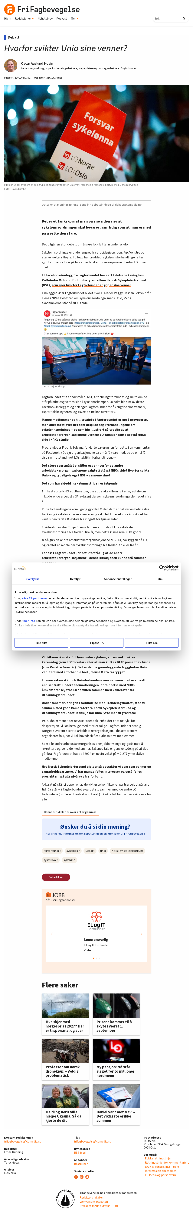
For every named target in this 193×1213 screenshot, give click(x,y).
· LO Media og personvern (160, 1175)
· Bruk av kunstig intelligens (161, 1167)
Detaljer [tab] (75, 579)
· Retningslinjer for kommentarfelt (166, 1163)
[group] (96, 934)
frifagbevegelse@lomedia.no (22, 1142)
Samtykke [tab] (32, 579)
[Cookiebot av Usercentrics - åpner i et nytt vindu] (162, 568)
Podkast (61, 19)
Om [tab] (160, 579)
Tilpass (94, 642)
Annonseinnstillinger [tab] (118, 579)
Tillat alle (152, 642)
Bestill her (81, 1164)
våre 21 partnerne (34, 598)
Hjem (7, 19)
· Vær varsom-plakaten (93, 1202)
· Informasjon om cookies (160, 1171)
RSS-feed (80, 1153)
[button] (141, 934)
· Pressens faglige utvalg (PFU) (98, 1206)
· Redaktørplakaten (91, 1198)
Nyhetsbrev (45, 19)
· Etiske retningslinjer (158, 1158)
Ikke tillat (41, 642)
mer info (29, 620)
